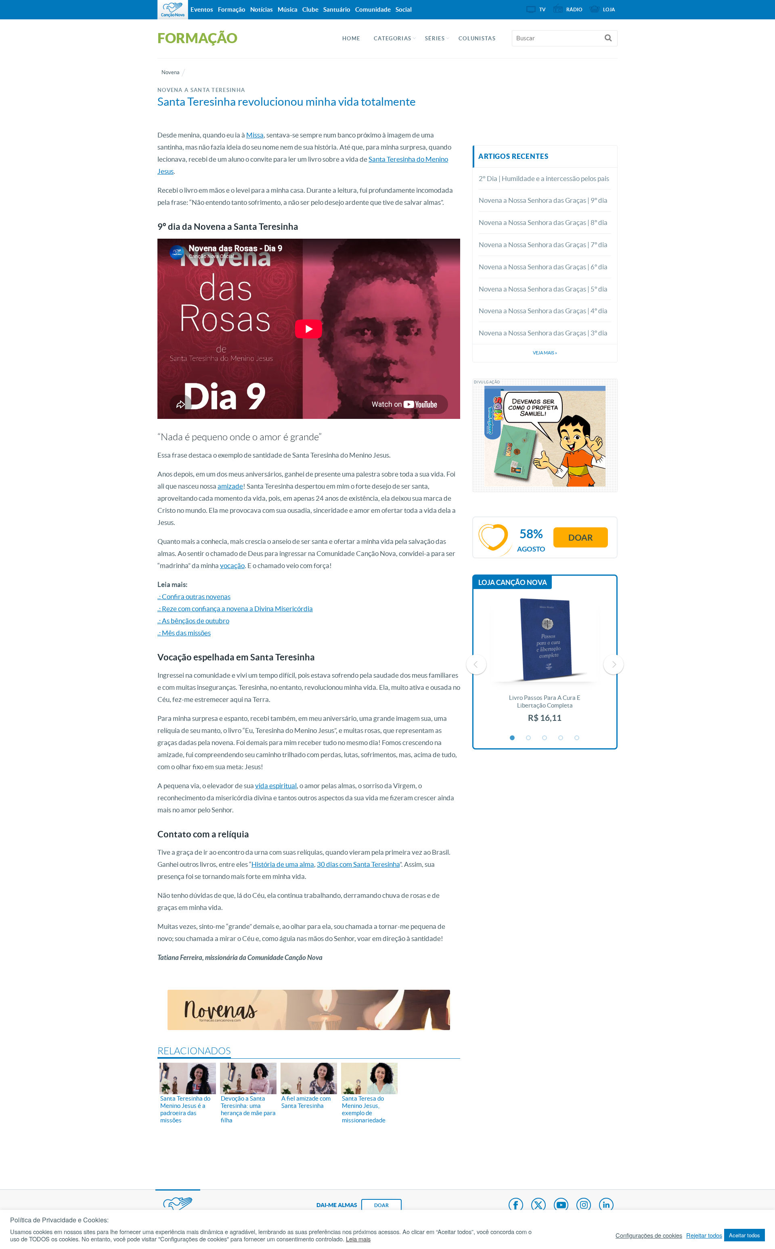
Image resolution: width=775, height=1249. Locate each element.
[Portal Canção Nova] (172, 9)
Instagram (583, 1206)
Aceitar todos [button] (744, 1235)
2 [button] (529, 738)
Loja (609, 9)
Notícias (261, 9)
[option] (545, 664)
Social (404, 9)
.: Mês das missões (184, 633)
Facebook (515, 1206)
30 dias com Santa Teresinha (358, 864)
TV (542, 9)
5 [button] (577, 738)
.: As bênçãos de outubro (193, 620)
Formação (231, 9)
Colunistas (477, 38)
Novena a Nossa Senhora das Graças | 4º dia (543, 310)
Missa (255, 135)
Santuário (336, 9)
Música (287, 9)
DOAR (381, 1205)
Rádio (574, 9)
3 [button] (545, 738)
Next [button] (613, 664)
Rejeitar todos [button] (704, 1235)
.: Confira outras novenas (193, 596)
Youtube (561, 1206)
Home (351, 38)
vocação (232, 565)
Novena (170, 72)
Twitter (538, 1206)
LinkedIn (606, 1206)
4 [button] (561, 738)
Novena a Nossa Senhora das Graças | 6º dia (543, 267)
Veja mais (545, 352)
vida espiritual (276, 785)
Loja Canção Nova (512, 582)
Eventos (202, 9)
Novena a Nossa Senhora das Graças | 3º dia (543, 333)
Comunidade (373, 9)
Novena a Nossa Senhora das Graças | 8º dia (543, 222)
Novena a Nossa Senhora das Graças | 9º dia (543, 200)
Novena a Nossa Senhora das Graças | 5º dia (543, 289)
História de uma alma (282, 864)
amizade (230, 486)
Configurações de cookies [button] (649, 1235)
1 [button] (513, 738)
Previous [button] (476, 664)
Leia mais (358, 1239)
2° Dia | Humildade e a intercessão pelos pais (544, 178)
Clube (310, 9)
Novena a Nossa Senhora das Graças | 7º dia (543, 244)
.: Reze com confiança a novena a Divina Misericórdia (235, 608)
